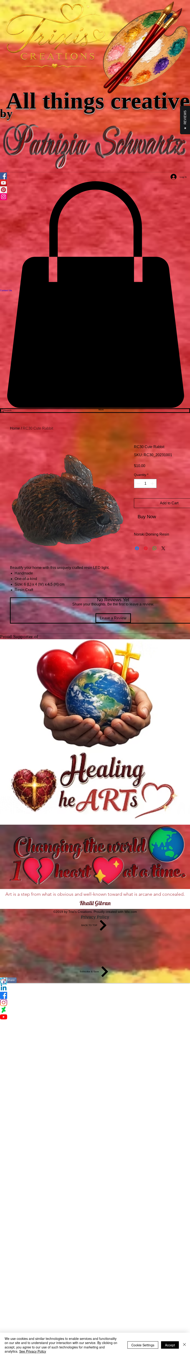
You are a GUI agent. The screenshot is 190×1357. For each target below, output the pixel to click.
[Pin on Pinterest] (146, 548)
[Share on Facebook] (137, 548)
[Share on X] (163, 548)
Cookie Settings (142, 1345)
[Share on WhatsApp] (154, 548)
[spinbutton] (145, 483)
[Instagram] (95, 1002)
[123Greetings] (95, 981)
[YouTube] (95, 1016)
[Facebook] (95, 995)
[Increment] (152, 483)
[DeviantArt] (95, 1009)
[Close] (184, 1344)
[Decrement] (138, 483)
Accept (170, 1345)
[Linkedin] (95, 988)
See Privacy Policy (32, 1351)
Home (15, 428)
